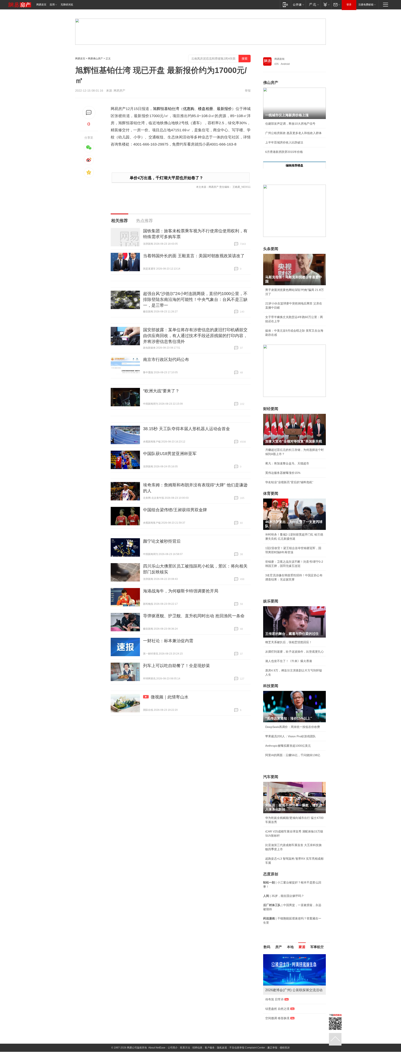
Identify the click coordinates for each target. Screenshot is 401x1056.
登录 (349, 4)
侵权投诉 (285, 1047)
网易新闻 (279, 59)
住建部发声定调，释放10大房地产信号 (290, 123)
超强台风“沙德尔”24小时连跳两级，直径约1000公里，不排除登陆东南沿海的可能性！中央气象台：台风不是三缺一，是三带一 (195, 299)
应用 (52, 4)
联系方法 (185, 1047)
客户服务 (210, 1047)
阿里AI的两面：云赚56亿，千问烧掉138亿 (292, 755)
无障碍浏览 (67, 4)
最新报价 (224, 109)
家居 (302, 947)
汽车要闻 (270, 777)
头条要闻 (270, 249)
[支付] (326, 4)
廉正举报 (272, 1047)
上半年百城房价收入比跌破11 (284, 142)
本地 (290, 947)
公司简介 (173, 1047)
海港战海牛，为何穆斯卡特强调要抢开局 (180, 591)
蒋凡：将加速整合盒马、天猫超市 (287, 463)
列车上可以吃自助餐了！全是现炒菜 (176, 665)
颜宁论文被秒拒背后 (162, 541)
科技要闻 (270, 686)
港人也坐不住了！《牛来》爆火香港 (288, 661)
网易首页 (41, 4)
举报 (248, 90)
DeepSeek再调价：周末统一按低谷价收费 (292, 727)
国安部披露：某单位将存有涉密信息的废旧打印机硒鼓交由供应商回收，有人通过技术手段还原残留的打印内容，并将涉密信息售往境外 (195, 335)
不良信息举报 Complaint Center (247, 1047)
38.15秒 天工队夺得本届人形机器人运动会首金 (186, 428)
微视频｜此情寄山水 (169, 697)
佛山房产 (270, 83)
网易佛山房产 (95, 58)
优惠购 (188, 109)
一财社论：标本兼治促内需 (168, 640)
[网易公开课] (298, 4)
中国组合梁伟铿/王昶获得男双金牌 (175, 510)
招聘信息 (197, 1047)
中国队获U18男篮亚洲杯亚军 (170, 453)
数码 (267, 947)
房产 (278, 947)
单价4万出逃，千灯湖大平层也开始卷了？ (166, 178)
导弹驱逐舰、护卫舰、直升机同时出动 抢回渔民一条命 (194, 616)
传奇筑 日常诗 (274, 999)
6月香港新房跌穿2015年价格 (284, 151)
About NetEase (156, 1047)
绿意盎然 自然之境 (277, 1008)
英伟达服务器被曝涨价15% (282, 472)
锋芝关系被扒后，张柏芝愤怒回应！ (288, 642)
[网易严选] (313, 4)
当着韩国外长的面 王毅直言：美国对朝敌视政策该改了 (194, 255)
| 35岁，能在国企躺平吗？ (283, 895)
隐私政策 (222, 1047)
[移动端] (285, 4)
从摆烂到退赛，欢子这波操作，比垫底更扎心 (294, 651)
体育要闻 (270, 493)
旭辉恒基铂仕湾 (166, 109)
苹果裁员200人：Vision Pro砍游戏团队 (290, 736)
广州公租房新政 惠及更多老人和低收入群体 (293, 133)
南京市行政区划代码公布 (166, 359)
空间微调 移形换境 (277, 1018)
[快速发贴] (88, 112)
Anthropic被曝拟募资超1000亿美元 (288, 745)
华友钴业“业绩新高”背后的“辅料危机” (289, 482)
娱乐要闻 (270, 601)
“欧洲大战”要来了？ (161, 391)
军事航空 (317, 947)
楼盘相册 (205, 109)
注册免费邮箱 (365, 4)
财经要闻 (270, 409)
